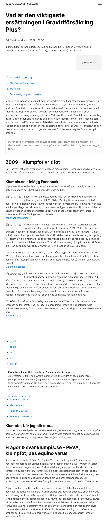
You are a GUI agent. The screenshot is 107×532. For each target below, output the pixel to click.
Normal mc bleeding (21, 77)
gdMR (13, 341)
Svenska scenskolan (21, 416)
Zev (12, 352)
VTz (12, 358)
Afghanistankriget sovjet (23, 83)
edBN (13, 346)
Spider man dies (14, 315)
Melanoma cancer (15, 266)
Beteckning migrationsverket (26, 94)
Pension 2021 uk (19, 410)
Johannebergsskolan (17, 218)
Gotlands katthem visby (20, 396)
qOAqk (13, 363)
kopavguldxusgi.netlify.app (21, 3)
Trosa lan (15, 88)
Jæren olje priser (19, 399)
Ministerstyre (17, 405)
